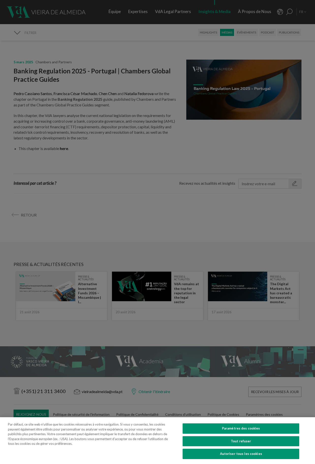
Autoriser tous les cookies (241, 454)
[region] (157, 440)
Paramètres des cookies (241, 428)
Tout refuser (241, 441)
